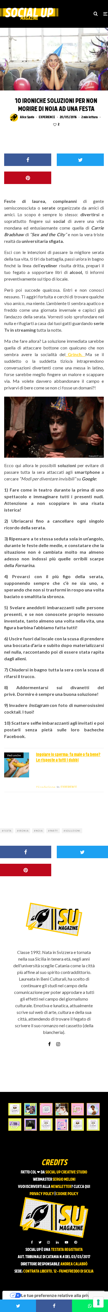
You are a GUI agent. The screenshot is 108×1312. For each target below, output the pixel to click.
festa (7, 902)
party (54, 902)
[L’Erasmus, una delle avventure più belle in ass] (77, 1181)
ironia (24, 902)
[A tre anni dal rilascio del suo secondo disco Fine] (93, 1181)
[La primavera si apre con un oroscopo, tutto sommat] (46, 1196)
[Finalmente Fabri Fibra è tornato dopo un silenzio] (30, 1196)
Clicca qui (82, 1258)
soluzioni (72, 902)
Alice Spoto (27, 117)
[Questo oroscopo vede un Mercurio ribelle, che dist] (14, 1181)
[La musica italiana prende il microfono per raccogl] (46, 1181)
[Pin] (27, 249)
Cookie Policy (67, 1266)
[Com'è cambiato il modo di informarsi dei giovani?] (14, 1196)
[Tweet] (80, 231)
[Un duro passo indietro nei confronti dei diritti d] (30, 1181)
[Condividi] (27, 231)
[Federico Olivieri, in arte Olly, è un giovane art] (61, 1181)
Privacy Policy (42, 1266)
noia (39, 902)
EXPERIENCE (47, 117)
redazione (45, 859)
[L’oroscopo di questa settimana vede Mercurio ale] (93, 1196)
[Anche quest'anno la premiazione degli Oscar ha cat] (61, 1196)
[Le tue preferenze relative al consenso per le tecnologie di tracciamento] (98, 1302)
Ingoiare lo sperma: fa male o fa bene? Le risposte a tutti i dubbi (68, 829)
